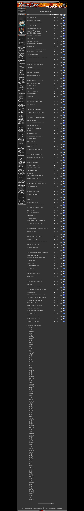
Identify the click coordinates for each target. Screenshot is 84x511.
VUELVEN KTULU (29, 284)
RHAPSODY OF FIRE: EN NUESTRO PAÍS (22, 131)
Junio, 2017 (30, 396)
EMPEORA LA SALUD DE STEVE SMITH (33, 321)
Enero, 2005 (31, 498)
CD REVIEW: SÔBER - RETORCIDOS (22, 140)
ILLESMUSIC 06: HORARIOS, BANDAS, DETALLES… (35, 181)
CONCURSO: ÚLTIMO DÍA (31, 197)
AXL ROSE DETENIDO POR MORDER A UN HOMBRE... (35, 43)
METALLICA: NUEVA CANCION (31, 210)
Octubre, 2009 (31, 459)
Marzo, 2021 (31, 366)
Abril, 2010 (30, 455)
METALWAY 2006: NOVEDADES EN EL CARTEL (34, 318)
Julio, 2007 (30, 477)
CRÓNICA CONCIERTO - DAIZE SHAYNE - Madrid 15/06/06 (35, 122)
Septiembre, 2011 (31, 443)
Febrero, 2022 (31, 358)
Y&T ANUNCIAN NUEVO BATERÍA (32, 234)
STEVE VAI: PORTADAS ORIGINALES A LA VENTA (34, 149)
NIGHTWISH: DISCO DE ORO (31, 271)
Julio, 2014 (30, 420)
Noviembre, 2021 (31, 360)
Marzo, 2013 (31, 431)
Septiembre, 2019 (31, 378)
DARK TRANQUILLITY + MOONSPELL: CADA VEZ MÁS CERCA (22, 81)
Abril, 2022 (30, 357)
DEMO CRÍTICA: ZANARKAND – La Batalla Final (34, 202)
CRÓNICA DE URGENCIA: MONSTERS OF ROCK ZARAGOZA (36, 117)
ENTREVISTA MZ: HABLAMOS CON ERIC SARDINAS (21, 194)
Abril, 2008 (30, 471)
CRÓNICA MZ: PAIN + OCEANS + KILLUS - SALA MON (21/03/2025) (22, 39)
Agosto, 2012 (31, 436)
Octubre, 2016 (31, 402)
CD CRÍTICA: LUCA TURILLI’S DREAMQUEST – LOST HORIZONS (36, 289)
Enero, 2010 (31, 457)
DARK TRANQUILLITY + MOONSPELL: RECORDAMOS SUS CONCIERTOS (22, 117)
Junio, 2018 (30, 388)
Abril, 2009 (30, 463)
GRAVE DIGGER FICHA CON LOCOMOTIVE (33, 286)
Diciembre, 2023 (31, 343)
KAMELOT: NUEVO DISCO (31, 292)
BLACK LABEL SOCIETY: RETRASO (32, 239)
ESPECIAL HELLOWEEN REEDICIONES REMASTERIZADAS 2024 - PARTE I (21, 128)
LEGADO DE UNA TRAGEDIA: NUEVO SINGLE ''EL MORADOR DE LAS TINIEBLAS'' (21, 49)
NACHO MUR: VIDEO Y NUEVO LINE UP (33, 72)
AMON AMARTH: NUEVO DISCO (31, 93)
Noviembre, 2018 (31, 385)
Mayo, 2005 (30, 495)
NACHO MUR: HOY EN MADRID (31, 120)
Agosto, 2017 (31, 395)
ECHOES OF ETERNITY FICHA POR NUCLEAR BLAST (35, 136)
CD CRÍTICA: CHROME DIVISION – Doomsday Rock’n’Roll (35, 204)
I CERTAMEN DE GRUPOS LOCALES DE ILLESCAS (34, 189)
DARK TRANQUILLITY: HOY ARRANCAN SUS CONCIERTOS (22, 59)
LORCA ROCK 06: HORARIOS (31, 218)
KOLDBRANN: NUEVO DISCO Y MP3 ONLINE (33, 273)
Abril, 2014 (30, 422)
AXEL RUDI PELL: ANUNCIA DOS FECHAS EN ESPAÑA (22, 84)
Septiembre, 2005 (31, 492)
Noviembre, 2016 (31, 401)
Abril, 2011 (30, 447)
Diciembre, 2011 (31, 441)
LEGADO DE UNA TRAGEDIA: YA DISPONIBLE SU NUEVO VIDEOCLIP (21, 54)
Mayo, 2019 (30, 381)
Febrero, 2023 (31, 350)
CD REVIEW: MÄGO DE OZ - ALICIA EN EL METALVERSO (22, 147)
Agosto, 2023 (31, 346)
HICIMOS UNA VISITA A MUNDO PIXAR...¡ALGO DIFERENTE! (22, 177)
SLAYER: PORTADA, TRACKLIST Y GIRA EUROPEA (34, 300)
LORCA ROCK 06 (29, 199)
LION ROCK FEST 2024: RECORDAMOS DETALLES (22, 115)
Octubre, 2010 (31, 451)
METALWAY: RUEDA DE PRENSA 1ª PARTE (33, 83)
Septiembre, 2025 (31, 333)
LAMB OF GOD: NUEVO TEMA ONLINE (32, 91)
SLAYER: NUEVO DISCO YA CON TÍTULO (33, 194)
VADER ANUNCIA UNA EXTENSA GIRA (32, 114)
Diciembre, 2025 (31, 331)
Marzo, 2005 (31, 496)
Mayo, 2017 (30, 397)
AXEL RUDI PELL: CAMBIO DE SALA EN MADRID (22, 46)
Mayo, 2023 (30, 348)
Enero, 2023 (31, 351)
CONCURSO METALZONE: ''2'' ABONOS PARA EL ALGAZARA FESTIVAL (37, 57)
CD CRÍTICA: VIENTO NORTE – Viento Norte (33, 167)
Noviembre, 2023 (31, 344)
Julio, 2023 (30, 347)
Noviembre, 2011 (31, 442)
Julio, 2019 (30, 379)
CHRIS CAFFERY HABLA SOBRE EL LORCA (33, 170)
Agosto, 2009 (31, 460)
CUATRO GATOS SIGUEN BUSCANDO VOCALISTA (34, 279)
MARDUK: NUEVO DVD (30, 46)
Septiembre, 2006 (31, 484)
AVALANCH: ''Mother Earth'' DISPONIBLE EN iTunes (34, 281)
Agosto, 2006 (31, 485)
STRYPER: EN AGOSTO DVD (31, 17)
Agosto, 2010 (31, 452)
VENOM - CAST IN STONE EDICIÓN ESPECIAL (34, 109)
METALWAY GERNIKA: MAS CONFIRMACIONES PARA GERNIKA (36, 183)
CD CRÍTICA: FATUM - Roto (31, 104)
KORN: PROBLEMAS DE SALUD (32, 186)
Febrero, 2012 (31, 440)
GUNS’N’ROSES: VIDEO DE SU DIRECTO (33, 212)
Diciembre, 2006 (31, 482)
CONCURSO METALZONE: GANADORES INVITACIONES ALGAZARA (37, 15)
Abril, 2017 (30, 398)
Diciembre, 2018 (31, 384)
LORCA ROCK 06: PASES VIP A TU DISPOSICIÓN (34, 305)
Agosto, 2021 (31, 362)
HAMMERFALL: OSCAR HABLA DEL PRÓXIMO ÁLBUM (35, 80)
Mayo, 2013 (30, 430)
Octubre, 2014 (31, 418)
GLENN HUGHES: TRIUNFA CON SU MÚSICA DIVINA (34, 35)
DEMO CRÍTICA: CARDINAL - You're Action (33, 165)
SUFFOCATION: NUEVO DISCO (31, 188)
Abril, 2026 (30, 328)
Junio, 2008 (30, 470)
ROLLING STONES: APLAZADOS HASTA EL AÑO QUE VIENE (36, 294)
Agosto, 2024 (31, 338)
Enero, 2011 (30, 449)
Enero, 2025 (31, 335)
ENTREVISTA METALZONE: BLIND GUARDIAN (34, 28)
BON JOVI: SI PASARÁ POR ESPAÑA (32, 247)
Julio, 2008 (30, 469)
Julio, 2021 (30, 363)
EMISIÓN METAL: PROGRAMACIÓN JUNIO (33, 249)
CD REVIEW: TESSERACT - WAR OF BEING (21, 197)
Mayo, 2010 (30, 454)
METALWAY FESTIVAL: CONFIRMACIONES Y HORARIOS (35, 242)
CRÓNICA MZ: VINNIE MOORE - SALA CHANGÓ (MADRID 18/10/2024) (22, 74)
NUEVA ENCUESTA (30, 130)
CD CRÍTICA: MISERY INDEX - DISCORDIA (33, 316)
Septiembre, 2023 (31, 345)
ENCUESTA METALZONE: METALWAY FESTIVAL (34, 70)
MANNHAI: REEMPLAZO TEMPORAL (32, 162)
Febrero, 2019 (31, 383)
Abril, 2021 (30, 365)
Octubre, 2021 (31, 361)
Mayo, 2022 (30, 356)
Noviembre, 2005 (31, 491)
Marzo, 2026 (31, 329)
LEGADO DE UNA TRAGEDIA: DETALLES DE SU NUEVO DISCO (21, 67)
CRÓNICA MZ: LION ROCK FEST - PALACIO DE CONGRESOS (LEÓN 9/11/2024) (22, 62)
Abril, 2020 (30, 373)
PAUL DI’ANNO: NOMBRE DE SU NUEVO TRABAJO (34, 101)
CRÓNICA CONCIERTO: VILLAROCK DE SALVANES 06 (35, 157)
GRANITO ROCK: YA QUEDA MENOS (32, 30)
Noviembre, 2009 (31, 458)
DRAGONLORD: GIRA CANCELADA (32, 151)
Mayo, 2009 (30, 462)
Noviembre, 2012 (31, 434)
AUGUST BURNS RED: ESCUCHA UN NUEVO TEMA (22, 102)
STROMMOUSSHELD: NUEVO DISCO (32, 106)
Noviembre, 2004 (31, 499)
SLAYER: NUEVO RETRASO (31, 215)
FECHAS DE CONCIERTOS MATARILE (32, 23)
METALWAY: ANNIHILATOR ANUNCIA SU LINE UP (34, 107)
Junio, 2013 (30, 429)
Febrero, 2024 (31, 342)
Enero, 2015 (31, 416)
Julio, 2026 (30, 326)
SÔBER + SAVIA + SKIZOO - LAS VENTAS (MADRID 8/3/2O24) (21, 153)
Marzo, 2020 (31, 374)
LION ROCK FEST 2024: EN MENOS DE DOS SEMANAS (22, 71)
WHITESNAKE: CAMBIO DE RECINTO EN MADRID (34, 236)
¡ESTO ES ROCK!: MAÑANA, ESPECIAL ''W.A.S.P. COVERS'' (22, 172)
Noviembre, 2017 (31, 393)
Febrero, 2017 (31, 399)
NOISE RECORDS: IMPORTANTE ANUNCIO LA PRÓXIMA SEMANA (21, 121)
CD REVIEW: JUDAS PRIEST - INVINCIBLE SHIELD (22, 150)
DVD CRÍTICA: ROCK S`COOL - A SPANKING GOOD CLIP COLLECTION (37, 228)
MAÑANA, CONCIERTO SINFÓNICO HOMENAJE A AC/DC (22, 160)
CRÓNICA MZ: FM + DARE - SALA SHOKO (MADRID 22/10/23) (22, 201)
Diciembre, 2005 (31, 490)
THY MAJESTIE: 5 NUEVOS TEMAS (32, 138)
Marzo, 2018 (31, 390)
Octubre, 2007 (31, 475)
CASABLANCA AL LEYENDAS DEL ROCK (33, 54)
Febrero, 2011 (31, 448)
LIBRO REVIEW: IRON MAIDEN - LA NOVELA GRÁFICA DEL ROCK (22, 181)
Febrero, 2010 (31, 456)
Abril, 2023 (30, 349)
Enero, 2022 (31, 359)
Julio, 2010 (30, 453)
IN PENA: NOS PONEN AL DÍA (31, 315)
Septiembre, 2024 (31, 337)
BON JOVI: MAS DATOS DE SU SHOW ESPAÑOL (34, 115)
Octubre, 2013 (31, 426)
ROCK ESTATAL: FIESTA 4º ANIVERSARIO (33, 302)
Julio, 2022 (30, 355)
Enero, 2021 (31, 367)
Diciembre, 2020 (31, 368)
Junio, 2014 (30, 421)
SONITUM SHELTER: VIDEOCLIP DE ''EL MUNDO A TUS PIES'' (22, 175)
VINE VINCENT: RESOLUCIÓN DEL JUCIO (33, 99)
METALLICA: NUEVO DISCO (31, 141)
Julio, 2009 (30, 461)
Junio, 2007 (30, 478)
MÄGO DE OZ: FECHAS (30, 173)
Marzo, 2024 (31, 341)
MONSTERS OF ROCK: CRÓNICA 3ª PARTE (33, 61)
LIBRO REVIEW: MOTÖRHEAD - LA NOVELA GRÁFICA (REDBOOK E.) (21, 190)
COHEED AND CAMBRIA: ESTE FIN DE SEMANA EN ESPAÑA (36, 220)
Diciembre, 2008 (31, 466)
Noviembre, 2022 (31, 352)
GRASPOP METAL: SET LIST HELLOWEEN (33, 62)
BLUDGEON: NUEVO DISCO (31, 260)
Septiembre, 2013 (31, 427)
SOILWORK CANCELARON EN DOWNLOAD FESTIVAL (35, 175)
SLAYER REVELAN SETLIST (31, 146)
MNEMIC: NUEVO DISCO (30, 88)
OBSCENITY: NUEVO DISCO (31, 196)
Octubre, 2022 (31, 353)
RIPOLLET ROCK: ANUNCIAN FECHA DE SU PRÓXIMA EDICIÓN (22, 111)
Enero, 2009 (31, 465)
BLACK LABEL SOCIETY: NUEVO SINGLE (21, 109)
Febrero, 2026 (31, 330)
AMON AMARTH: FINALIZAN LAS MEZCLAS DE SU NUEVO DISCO (36, 257)
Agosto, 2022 (31, 354)
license (61, 508)
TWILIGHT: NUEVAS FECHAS (31, 25)
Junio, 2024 (30, 339)
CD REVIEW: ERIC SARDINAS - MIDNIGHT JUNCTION (22, 187)
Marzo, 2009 (31, 464)
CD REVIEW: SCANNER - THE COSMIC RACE (21, 157)
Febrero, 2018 (31, 391)
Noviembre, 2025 (31, 332)
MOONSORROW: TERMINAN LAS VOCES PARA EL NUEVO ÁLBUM (37, 152)
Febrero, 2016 (31, 407)
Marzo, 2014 (31, 423)
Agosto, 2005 (31, 493)
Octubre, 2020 (31, 369)
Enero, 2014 (31, 424)
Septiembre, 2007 (31, 476)
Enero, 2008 (31, 473)
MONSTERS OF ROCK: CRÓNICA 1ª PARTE (33, 75)
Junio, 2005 (30, 494)
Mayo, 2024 (30, 340)
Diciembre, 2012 (31, 433)
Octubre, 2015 (31, 410)
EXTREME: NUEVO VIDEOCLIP (21, 97)
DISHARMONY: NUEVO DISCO (31, 231)
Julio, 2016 (30, 404)
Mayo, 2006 (30, 487)
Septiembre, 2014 (31, 419)
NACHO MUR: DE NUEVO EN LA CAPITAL (33, 244)
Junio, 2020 (30, 372)
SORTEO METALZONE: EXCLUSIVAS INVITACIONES (35, 207)
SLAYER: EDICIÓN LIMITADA (31, 287)
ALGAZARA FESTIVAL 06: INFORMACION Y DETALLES (35, 310)
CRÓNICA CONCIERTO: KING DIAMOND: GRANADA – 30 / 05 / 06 (36, 297)
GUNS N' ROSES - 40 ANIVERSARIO (22, 33)
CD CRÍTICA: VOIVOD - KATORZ (31, 313)
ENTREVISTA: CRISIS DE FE (31, 96)
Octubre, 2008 (31, 467)
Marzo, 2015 (31, 415)
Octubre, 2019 (31, 377)
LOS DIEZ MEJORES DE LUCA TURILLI (33, 265)
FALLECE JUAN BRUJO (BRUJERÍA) (21, 87)
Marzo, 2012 (31, 439)
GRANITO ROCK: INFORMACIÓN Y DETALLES (34, 20)
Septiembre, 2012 (31, 435)
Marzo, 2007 (31, 480)
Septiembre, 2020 (31, 370)
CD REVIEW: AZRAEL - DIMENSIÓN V (22, 124)
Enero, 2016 (31, 408)
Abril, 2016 (30, 406)
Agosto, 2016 (31, 403)
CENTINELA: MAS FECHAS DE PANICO (33, 191)
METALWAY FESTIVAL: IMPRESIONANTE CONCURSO (35, 64)
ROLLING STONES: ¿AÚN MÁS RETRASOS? (33, 159)
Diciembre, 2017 (31, 392)
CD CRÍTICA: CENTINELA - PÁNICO (32, 233)
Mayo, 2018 (30, 389)
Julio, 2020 (30, 371)
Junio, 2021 (30, 364)
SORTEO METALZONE (30, 268)
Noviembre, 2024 (31, 336)
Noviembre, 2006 (31, 483)
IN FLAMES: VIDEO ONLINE (31, 56)
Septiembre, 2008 (31, 468)
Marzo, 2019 (31, 382)
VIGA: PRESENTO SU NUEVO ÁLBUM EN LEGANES (34, 22)
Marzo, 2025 (31, 334)
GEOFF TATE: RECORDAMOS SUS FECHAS (22, 43)
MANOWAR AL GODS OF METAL (32, 276)
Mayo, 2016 (30, 405)
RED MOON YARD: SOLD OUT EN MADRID (21, 144)
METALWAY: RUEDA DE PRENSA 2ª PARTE (33, 77)
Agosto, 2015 (31, 411)
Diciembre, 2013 (31, 425)
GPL (45, 508)
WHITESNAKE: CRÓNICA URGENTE (32, 125)
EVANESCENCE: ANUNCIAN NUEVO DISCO (21, 99)
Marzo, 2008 (31, 472)
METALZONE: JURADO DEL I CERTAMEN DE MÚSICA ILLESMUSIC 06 (37, 241)
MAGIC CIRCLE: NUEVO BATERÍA (32, 278)
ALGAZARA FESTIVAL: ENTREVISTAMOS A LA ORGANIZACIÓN (36, 49)
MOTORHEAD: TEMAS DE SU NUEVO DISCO (33, 178)
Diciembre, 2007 (31, 474)
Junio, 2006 (30, 486)
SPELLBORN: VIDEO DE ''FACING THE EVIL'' (22, 138)
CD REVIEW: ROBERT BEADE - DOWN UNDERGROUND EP (22, 135)
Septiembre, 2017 (31, 394)
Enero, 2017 (31, 400)
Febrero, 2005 (31, 497)
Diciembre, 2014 (31, 417)
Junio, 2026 (30, 327)
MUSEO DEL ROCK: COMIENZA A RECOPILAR (34, 33)
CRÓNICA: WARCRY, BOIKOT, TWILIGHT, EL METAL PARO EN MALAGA (37, 252)
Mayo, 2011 (30, 446)
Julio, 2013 (30, 428)
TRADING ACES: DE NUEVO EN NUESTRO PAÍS (22, 184)
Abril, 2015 (30, 414)
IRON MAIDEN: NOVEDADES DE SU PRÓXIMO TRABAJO (35, 112)
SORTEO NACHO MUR (30, 263)
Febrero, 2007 (31, 481)
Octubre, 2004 (31, 500)
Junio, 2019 (30, 380)
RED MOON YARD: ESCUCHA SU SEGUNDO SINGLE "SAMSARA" (21, 164)
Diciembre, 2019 (31, 376)
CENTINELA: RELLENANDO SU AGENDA (33, 308)
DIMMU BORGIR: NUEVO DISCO (32, 133)
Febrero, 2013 (31, 432)
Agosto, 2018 (31, 387)
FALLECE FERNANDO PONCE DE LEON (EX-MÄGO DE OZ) (22, 89)
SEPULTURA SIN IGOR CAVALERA (32, 144)
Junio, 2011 (30, 445)
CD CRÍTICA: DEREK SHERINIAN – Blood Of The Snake (35, 69)
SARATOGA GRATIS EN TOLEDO (32, 143)
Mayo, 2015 (30, 413)
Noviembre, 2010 (31, 450)
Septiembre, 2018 (31, 386)
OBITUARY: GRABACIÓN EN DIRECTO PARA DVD (34, 51)
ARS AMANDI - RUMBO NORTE (21, 24)
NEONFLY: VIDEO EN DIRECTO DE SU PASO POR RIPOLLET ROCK (22, 93)
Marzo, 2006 (31, 488)
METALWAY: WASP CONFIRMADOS (32, 85)
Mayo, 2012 (30, 438)
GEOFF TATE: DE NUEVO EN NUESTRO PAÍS (22, 78)
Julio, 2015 (30, 412)
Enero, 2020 (31, 375)
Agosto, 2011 (31, 444)
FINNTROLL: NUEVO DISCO (31, 38)
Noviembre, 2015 (31, 409)
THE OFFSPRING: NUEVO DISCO (21, 104)
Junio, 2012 (30, 437)
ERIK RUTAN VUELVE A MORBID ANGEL (33, 41)
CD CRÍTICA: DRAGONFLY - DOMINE (32, 255)
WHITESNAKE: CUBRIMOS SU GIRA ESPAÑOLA (34, 128)
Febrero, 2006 (31, 489)
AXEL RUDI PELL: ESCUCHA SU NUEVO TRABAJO (34, 154)
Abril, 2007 (30, 479)
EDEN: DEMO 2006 (30, 67)
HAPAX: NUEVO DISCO (30, 226)
